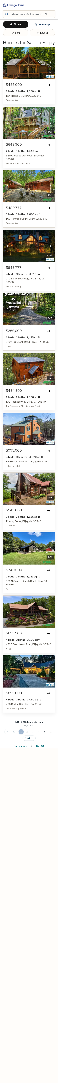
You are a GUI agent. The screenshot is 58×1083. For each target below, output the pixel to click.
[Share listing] (48, 85)
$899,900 (14, 633)
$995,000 (14, 450)
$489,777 (14, 208)
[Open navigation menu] (51, 4)
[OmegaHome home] (13, 4)
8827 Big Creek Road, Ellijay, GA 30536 (27, 342)
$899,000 (14, 693)
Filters (17, 24)
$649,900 (14, 144)
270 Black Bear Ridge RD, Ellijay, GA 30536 (25, 280)
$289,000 (14, 331)
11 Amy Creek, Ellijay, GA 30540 (23, 521)
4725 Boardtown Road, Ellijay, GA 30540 (28, 644)
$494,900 (14, 391)
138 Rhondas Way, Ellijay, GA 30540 (26, 401)
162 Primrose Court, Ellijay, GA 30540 (26, 218)
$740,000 (14, 570)
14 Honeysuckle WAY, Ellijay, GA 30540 (27, 461)
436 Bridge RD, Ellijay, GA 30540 (24, 704)
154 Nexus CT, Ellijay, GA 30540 (23, 95)
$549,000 (14, 510)
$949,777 (13, 268)
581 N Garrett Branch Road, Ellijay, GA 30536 (26, 583)
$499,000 (14, 85)
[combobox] (32, 14)
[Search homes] (6, 14)
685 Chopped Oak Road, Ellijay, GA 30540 (25, 157)
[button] (7, 63)
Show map (44, 24)
